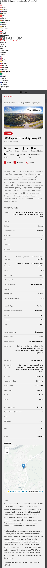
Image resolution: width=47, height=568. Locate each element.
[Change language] (2, 5)
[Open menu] (0, 89)
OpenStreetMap (22, 491)
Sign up (2, 35)
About (2, 52)
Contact (2, 54)
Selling (2, 46)
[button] (23, 466)
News (2, 48)
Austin (13, 103)
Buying (2, 44)
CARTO (40, 491)
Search (2, 42)
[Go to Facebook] (0, 3)
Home (6, 103)
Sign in (7, 35)
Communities (4, 50)
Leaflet (11, 491)
